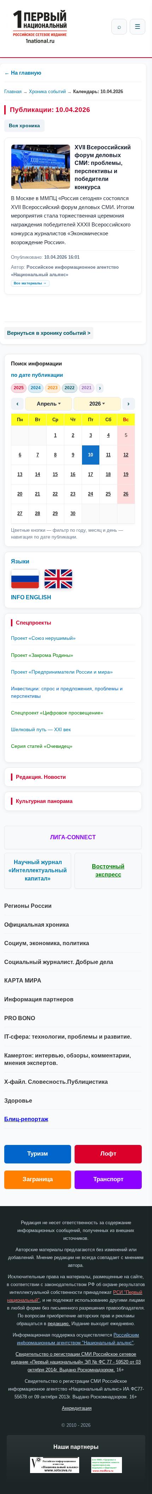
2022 (70, 387)
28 (37, 513)
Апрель (47, 404)
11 (108, 454)
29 (55, 513)
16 (72, 474)
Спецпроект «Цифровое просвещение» (57, 713)
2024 (36, 387)
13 (19, 474)
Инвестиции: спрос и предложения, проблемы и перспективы (67, 692)
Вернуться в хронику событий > (48, 333)
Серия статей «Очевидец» (41, 746)
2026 (95, 404)
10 (90, 454)
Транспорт (108, 1179)
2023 (53, 387)
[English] (58, 579)
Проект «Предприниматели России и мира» (62, 672)
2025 (19, 387)
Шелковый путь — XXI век (41, 729)
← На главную (22, 73)
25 (108, 494)
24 (90, 494)
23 (72, 494)
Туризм (37, 1153)
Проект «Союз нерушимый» (43, 638)
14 (37, 474)
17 (90, 474)
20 (19, 494)
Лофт (108, 1153)
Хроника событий (47, 91)
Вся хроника (24, 125)
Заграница (38, 1179)
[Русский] (25, 579)
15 (55, 474)
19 (125, 474)
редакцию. (59, 1323)
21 (37, 494)
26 (125, 494)
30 (72, 513)
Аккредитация (77, 1408)
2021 (87, 387)
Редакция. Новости (41, 777)
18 (108, 474)
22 (55, 494)
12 (125, 454)
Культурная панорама (44, 801)
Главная (13, 91)
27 (19, 513)
